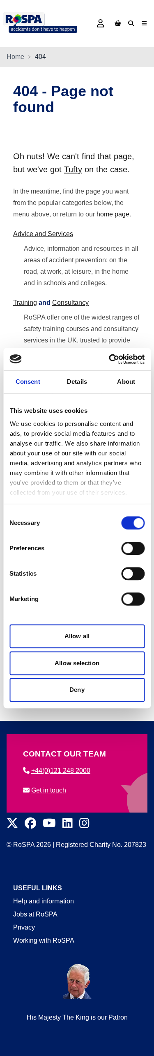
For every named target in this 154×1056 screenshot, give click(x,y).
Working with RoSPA (43, 940)
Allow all (77, 636)
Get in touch (48, 790)
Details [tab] (77, 381)
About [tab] (126, 381)
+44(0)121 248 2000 (60, 770)
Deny (76, 689)
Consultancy (70, 302)
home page (113, 214)
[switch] (133, 548)
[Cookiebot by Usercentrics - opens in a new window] (110, 359)
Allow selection (77, 663)
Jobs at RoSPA (35, 914)
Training (25, 302)
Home (15, 56)
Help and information (43, 901)
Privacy (24, 927)
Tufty (73, 169)
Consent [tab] (28, 381)
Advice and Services (43, 233)
